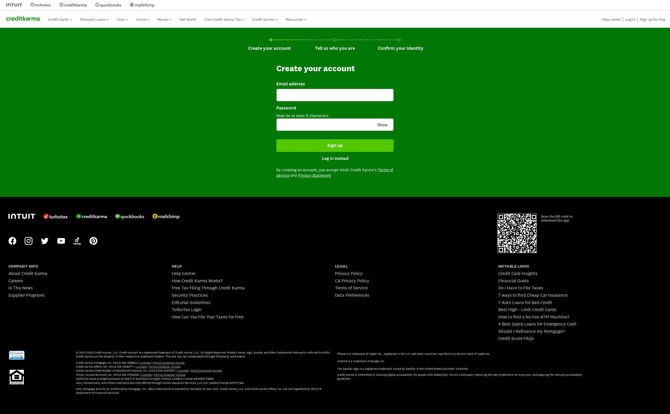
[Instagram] (28, 241)
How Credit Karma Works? (197, 281)
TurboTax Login (187, 309)
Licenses (145, 363)
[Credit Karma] (91, 217)
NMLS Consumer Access (169, 363)
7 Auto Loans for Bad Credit (525, 302)
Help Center (184, 273)
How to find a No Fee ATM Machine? (533, 317)
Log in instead (335, 158)
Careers (15, 281)
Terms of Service (351, 288)
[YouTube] (61, 241)
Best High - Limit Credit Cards (527, 309)
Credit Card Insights (518, 273)
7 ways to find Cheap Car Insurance (533, 295)
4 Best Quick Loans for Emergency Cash (537, 324)
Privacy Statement (314, 175)
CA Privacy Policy (352, 281)
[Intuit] (21, 217)
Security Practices (190, 295)
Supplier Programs (26, 295)
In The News (20, 288)
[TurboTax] (55, 217)
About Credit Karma (27, 273)
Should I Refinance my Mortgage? (531, 331)
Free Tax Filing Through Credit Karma (208, 288)
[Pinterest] (93, 241)
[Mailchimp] (166, 217)
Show (382, 125)
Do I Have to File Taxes (520, 288)
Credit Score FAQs (516, 338)
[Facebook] (12, 241)
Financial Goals (513, 281)
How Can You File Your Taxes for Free (208, 317)
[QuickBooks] (129, 217)
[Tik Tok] (77, 241)
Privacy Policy (349, 273)
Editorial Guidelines (191, 302)
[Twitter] (45, 241)
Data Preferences (352, 295)
